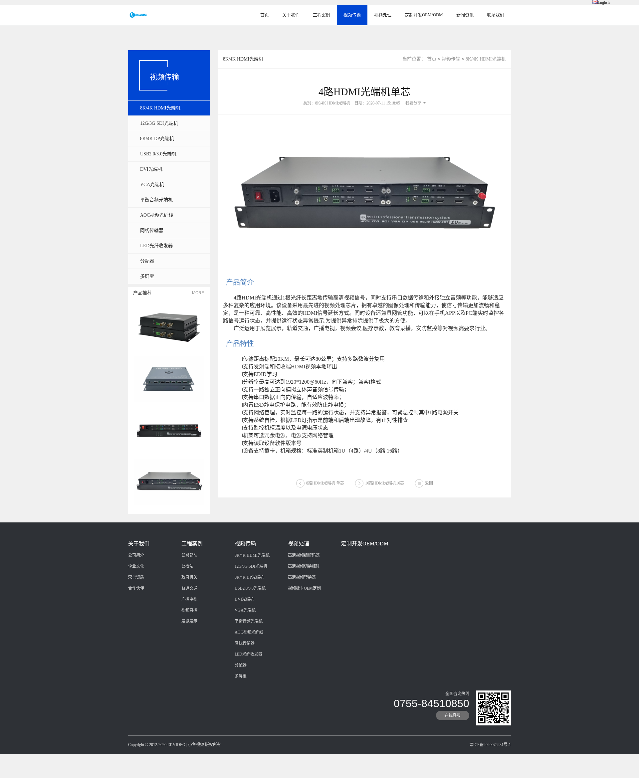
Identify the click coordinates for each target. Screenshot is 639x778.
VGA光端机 (152, 184)
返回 (429, 483)
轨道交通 (189, 588)
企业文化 (136, 566)
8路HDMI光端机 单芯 (325, 483)
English (604, 2)
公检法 (187, 566)
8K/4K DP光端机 (157, 138)
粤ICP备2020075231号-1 (490, 744)
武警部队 (189, 555)
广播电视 (189, 599)
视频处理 (382, 14)
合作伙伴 (136, 588)
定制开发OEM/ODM (424, 14)
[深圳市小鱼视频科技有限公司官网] (138, 14)
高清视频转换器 (302, 577)
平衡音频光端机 (156, 199)
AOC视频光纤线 (156, 215)
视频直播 (189, 610)
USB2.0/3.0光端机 (158, 153)
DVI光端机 (151, 169)
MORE (198, 293)
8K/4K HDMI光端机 (160, 107)
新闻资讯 (465, 14)
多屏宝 (147, 276)
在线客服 (453, 715)
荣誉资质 (136, 577)
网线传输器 (151, 230)
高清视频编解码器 (304, 555)
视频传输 (352, 14)
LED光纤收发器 (156, 245)
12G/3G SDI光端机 (159, 123)
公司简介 (136, 555)
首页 (264, 14)
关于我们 (291, 14)
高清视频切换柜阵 (304, 566)
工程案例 (321, 14)
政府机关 (189, 577)
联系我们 (495, 14)
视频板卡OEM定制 (304, 588)
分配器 (147, 261)
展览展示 (189, 621)
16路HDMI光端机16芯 (384, 483)
